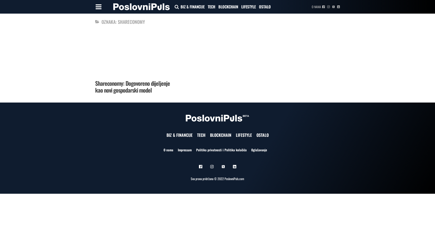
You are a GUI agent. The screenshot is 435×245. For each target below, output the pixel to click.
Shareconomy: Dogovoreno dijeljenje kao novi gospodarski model (132, 86)
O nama (316, 6)
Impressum (185, 149)
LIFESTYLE (248, 7)
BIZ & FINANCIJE (193, 7)
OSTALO (265, 7)
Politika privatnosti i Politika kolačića (221, 149)
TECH (211, 7)
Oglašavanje (259, 149)
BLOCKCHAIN (228, 7)
